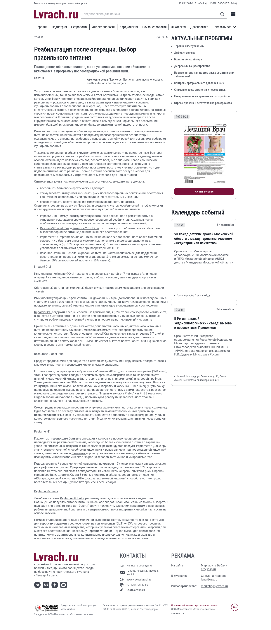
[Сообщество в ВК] (47, 584)
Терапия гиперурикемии (189, 46)
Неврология (79, 27)
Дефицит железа (184, 53)
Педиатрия (59, 27)
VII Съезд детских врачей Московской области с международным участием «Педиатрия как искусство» (203, 238)
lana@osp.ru (209, 579)
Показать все (222, 27)
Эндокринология (103, 27)
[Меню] (233, 14)
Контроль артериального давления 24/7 (199, 83)
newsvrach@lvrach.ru (139, 579)
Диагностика (199, 27)
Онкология (178, 27)
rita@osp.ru (208, 569)
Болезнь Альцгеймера (188, 59)
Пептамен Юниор (123, 520)
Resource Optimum (52, 253)
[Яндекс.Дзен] (55, 584)
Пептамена (54, 471)
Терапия (41, 27)
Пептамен (79, 453)
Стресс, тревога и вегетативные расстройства (203, 103)
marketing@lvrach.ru (214, 586)
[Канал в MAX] (64, 584)
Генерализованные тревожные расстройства (202, 96)
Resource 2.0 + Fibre (85, 228)
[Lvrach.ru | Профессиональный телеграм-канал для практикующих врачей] (38, 584)
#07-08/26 (182, 116)
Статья (39, 78)
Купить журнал (204, 191)
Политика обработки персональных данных (194, 605)
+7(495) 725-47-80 (137, 584)
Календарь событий (198, 212)
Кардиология (129, 27)
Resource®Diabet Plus (54, 228)
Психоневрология (154, 27)
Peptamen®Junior (71, 237)
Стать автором (135, 589)
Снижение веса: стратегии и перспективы (200, 89)
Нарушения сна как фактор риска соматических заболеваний (204, 74)
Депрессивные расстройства (192, 66)
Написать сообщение (139, 565)
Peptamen (46, 237)
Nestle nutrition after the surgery (106, 83)
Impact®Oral (48, 216)
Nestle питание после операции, (143, 79)
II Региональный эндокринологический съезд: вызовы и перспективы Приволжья (203, 323)
